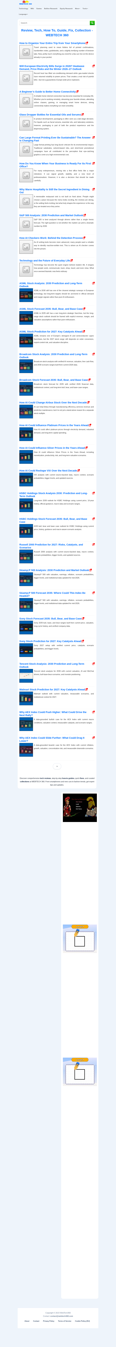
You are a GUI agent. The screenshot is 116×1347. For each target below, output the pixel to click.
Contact (36, 1321)
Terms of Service (64, 1321)
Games (39, 8)
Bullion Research (50, 8)
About (26, 1321)
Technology (23, 8)
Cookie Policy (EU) (82, 1321)
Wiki (32, 8)
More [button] (77, 8)
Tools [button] (85, 8)
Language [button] (23, 14)
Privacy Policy (48, 1321)
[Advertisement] (80, 837)
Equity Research (66, 8)
